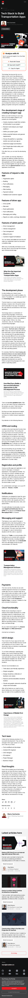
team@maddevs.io (8, 965)
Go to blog (14, 953)
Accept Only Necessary (14, 992)
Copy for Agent (15, 68)
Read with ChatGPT (15, 65)
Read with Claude (15, 61)
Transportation (5, 28)
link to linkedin (8, 818)
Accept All (14, 988)
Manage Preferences (7, 995)
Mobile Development (8, 864)
